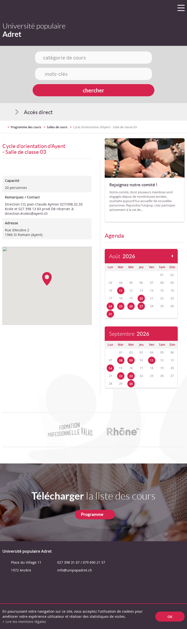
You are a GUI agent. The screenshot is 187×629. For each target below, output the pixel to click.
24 (110, 306)
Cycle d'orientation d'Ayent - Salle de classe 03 (105, 127)
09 (131, 360)
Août (122, 256)
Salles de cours (57, 127)
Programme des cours (26, 127)
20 (141, 298)
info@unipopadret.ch (74, 570)
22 (120, 376)
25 (120, 306)
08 (120, 360)
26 (131, 306)
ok (170, 616)
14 (110, 368)
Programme (92, 514)
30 (131, 384)
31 (110, 314)
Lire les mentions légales (26, 621)
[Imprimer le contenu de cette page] (156, 129)
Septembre (129, 334)
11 (120, 291)
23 (131, 376)
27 (141, 306)
